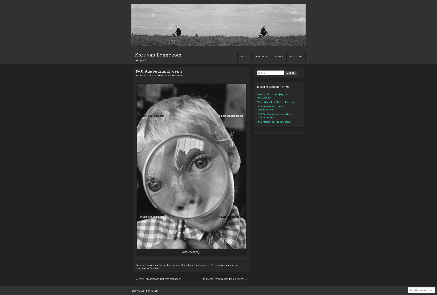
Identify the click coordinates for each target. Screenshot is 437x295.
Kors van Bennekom (158, 55)
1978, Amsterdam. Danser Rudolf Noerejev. (270, 108)
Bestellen (296, 56)
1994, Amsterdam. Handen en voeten (225, 278)
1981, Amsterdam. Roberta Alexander (158, 278)
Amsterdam (165, 264)
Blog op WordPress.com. (145, 290)
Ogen (197, 264)
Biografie (261, 56)
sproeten (205, 264)
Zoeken (279, 56)
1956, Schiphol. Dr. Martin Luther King (276, 101)
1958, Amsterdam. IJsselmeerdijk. (274, 121)
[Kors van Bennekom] (218, 25)
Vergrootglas (218, 264)
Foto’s (245, 56)
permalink (141, 268)
